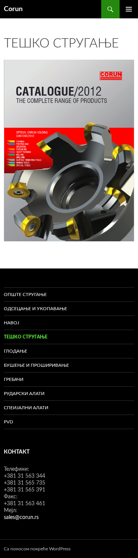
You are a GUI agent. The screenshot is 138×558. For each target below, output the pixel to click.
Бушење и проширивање (36, 365)
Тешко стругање (26, 337)
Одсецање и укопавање (35, 308)
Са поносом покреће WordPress (37, 549)
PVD (8, 422)
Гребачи (13, 379)
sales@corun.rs (21, 517)
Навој (11, 322)
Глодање (15, 351)
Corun (13, 9)
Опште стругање (25, 294)
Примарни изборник (129, 9)
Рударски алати (24, 393)
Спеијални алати (26, 407)
